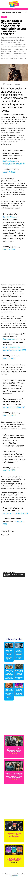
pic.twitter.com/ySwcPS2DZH (15, 513)
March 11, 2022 (9, 358)
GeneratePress (14, 875)
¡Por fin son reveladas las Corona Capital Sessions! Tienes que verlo (14, 859)
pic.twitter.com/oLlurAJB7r (14, 407)
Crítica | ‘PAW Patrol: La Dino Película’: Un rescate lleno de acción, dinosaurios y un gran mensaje (9, 694)
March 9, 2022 (9, 249)
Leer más (6, 60)
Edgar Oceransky (18, 574)
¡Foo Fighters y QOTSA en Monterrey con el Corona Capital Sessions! (14, 835)
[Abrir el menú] (14, 9)
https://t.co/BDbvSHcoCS (13, 347)
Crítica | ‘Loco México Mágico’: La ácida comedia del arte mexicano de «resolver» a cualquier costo (9, 674)
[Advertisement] (14, 269)
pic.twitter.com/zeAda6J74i (14, 350)
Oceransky (6, 575)
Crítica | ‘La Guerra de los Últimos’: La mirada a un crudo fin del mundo (14, 750)
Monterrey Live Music (11, 12)
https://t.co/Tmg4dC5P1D (13, 164)
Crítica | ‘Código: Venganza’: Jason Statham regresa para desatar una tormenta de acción (19, 653)
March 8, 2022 (9, 172)
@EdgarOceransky (10, 161)
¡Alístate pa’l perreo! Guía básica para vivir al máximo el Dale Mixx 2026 (19, 692)
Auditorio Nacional (8, 574)
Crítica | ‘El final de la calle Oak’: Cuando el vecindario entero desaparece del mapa (19, 674)
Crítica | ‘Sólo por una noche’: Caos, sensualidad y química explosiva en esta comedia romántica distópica (9, 654)
